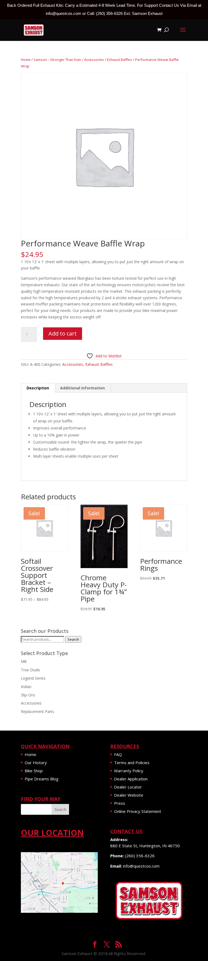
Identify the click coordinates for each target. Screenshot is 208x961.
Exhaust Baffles (119, 59)
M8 (24, 661)
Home (26, 59)
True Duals (30, 669)
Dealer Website (128, 795)
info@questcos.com (141, 866)
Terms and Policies (132, 762)
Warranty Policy (128, 770)
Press (119, 803)
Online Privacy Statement (137, 811)
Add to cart (62, 333)
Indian (26, 686)
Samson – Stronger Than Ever (57, 59)
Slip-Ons (28, 695)
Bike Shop (34, 770)
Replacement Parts (37, 711)
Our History (36, 762)
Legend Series (33, 678)
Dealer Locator (128, 787)
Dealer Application (131, 778)
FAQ (118, 754)
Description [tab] (38, 387)
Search (73, 639)
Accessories (94, 59)
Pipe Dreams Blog (41, 778)
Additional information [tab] (82, 387)
